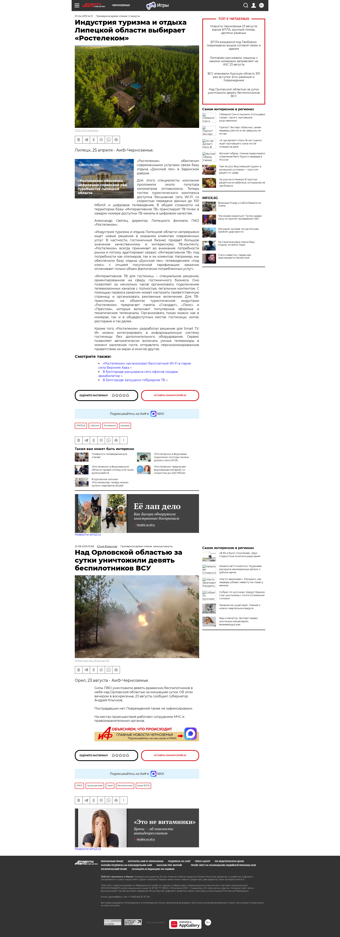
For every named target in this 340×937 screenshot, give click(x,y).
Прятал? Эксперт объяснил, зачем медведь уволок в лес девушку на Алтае (240, 130)
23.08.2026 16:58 (84, 546)
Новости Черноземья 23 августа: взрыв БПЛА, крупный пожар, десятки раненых (233, 30)
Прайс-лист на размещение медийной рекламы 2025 (223, 865)
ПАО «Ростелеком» (86, 130)
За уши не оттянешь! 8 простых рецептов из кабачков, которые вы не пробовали (242, 182)
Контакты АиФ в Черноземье (146, 861)
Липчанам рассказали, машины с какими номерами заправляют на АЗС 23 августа (233, 61)
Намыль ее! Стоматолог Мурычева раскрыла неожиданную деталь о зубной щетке (240, 569)
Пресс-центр (202, 861)
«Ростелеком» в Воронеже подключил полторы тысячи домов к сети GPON (171, 457)
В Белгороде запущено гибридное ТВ (134, 380)
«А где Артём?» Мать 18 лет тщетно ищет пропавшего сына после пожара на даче (240, 143)
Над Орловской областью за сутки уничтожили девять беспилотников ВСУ (234, 93)
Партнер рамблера (155, 922)
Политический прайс (114, 869)
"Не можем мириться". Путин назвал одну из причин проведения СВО (240, 217)
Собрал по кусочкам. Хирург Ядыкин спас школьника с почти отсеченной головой (242, 595)
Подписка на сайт (179, 861)
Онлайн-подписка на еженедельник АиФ (126, 865)
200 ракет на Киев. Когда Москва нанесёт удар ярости (238, 230)
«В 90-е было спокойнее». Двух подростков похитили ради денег (240, 555)
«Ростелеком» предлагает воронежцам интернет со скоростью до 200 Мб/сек (170, 469)
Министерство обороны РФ (92, 660)
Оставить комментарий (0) (170, 395)
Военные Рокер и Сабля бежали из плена (239, 204)
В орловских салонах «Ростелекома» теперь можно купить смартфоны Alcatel (110, 482)
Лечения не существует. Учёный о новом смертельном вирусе (239, 607)
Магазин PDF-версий (169, 865)
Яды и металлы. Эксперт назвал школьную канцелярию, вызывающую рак (238, 621)
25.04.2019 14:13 (84, 16)
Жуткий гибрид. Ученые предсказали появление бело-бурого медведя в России (242, 156)
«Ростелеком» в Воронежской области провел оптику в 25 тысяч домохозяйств (113, 469)
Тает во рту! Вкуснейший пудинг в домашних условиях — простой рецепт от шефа (240, 169)
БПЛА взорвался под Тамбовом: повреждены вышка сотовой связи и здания (234, 45)
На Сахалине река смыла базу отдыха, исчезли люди (236, 243)
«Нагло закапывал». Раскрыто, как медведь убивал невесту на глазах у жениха (241, 582)
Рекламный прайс (112, 861)
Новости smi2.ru (88, 534)
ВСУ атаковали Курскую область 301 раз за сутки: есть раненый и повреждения (234, 77)
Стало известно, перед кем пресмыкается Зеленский (234, 256)
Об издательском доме (229, 861)
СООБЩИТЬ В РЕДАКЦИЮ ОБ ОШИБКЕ (153, 869)
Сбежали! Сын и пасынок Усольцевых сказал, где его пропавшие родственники (242, 117)
